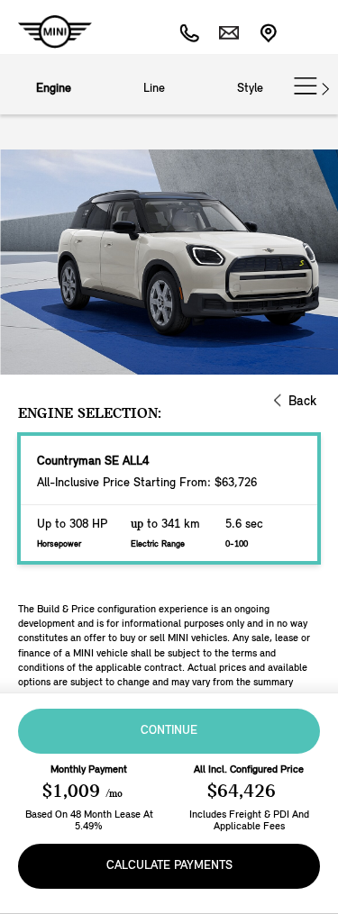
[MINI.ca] (46, 32)
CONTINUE (169, 731)
